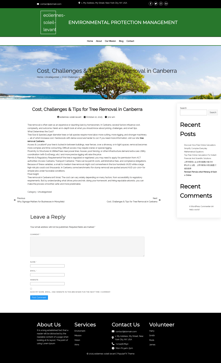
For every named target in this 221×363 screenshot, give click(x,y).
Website (34, 280)
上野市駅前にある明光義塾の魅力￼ (198, 162)
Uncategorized (52, 77)
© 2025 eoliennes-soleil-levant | (102, 353)
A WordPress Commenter (200, 206)
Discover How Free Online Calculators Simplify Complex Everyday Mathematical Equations (200, 148)
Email (33, 271)
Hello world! (194, 210)
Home (40, 77)
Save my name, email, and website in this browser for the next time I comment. (70, 292)
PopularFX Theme (125, 353)
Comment (35, 234)
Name (33, 262)
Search (183, 108)
